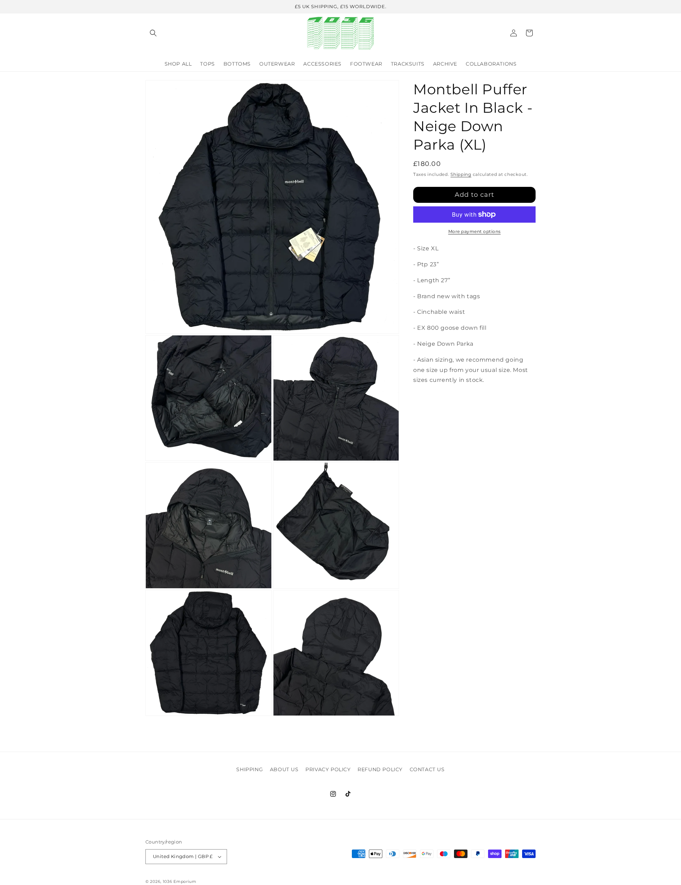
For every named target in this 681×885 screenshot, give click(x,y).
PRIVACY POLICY (327, 769)
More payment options (474, 231)
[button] (153, 33)
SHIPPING (249, 769)
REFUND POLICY (380, 769)
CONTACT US (427, 769)
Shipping (460, 174)
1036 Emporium (179, 881)
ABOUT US (284, 769)
